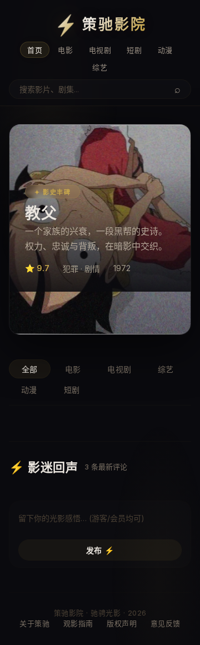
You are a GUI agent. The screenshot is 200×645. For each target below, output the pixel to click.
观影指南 (78, 623)
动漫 (165, 50)
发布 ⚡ (100, 550)
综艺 (99, 67)
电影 (65, 50)
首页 (34, 50)
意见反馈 (166, 623)
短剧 (134, 50)
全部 (30, 369)
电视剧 (100, 50)
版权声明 (122, 623)
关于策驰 (34, 623)
